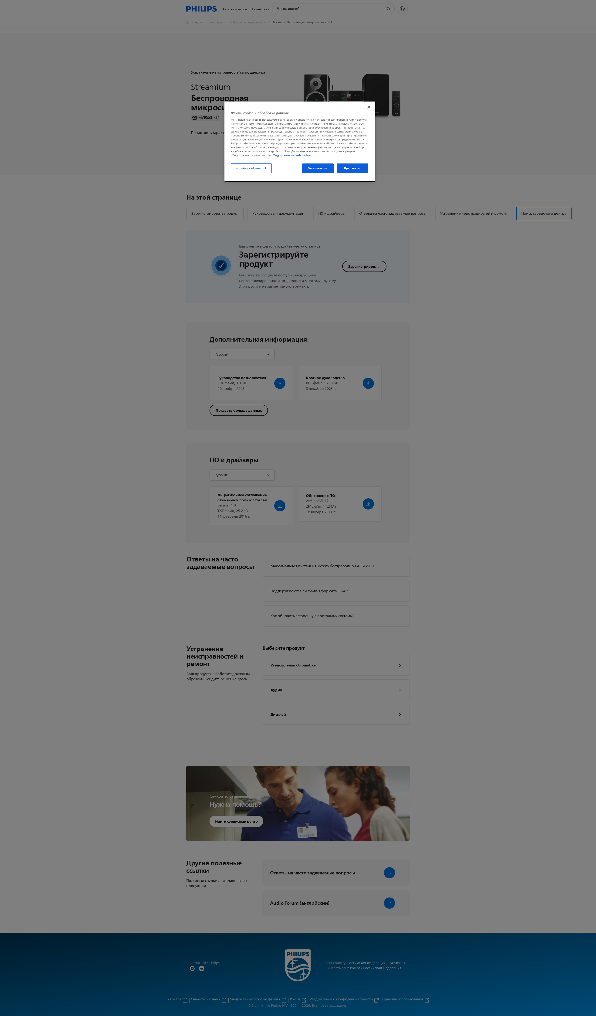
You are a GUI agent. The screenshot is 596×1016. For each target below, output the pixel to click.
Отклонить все (318, 168)
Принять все (352, 168)
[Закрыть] (369, 107)
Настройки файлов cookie (251, 168)
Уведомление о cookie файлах (292, 155)
